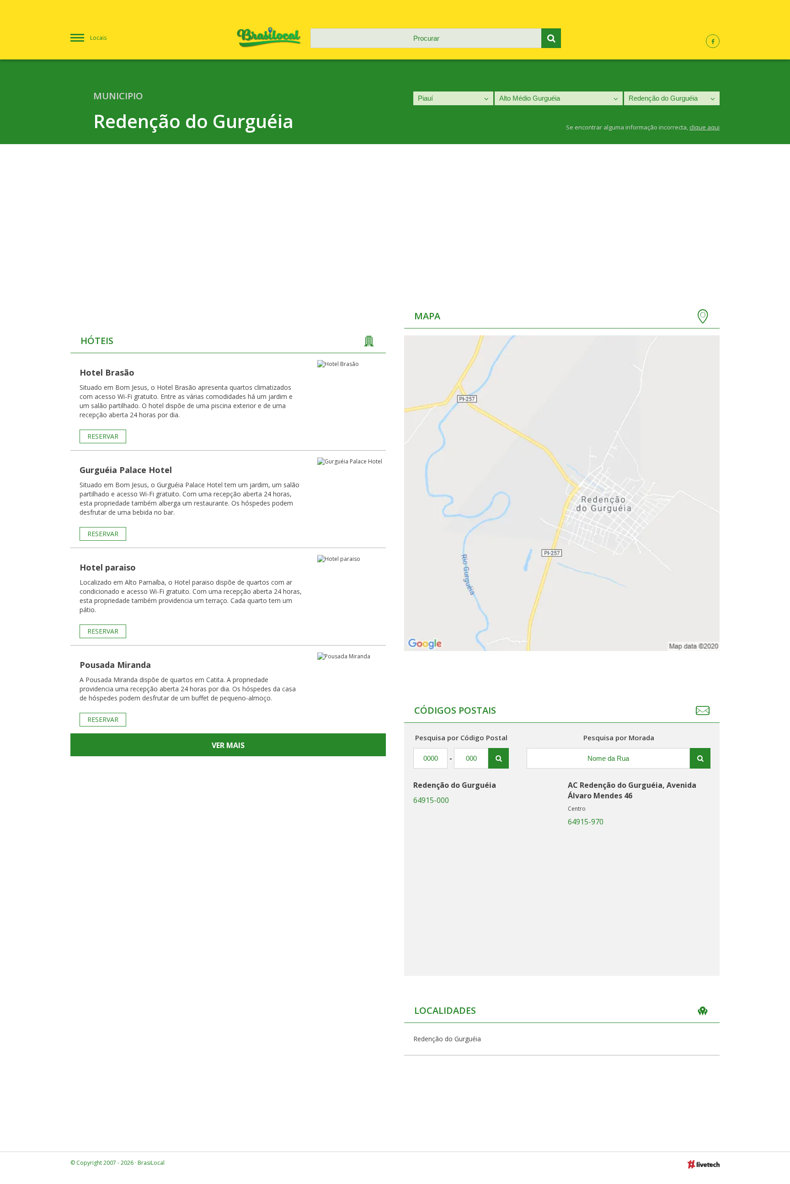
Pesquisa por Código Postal (461, 737)
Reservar (102, 436)
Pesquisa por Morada (618, 737)
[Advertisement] (395, 213)
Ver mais (228, 745)
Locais (98, 38)
